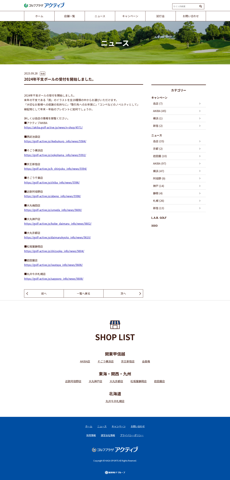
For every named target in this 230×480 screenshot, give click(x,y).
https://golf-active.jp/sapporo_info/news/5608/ (53, 279)
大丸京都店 (116, 381)
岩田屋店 (159, 381)
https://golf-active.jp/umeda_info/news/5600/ (53, 210)
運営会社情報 (108, 435)
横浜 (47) (158, 171)
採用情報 (91, 435)
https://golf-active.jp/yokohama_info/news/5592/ (55, 155)
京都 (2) (158, 149)
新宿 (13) (158, 208)
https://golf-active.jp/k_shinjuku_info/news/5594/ (55, 169)
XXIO (154, 225)
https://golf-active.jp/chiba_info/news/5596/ (52, 182)
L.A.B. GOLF (159, 218)
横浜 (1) (158, 118)
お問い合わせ (138, 426)
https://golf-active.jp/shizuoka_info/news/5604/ (54, 251)
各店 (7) (158, 103)
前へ (44, 293)
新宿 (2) (158, 126)
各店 (43, 73)
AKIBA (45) (159, 111)
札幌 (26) (158, 201)
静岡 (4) (158, 193)
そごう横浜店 (105, 361)
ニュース (156, 135)
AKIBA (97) (159, 163)
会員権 (146, 361)
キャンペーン (159, 97)
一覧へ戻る (83, 293)
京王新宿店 (128, 361)
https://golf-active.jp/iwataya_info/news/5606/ (53, 265)
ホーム (88, 426)
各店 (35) (158, 141)
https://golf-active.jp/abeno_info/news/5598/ (52, 196)
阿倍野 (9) (159, 178)
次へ (123, 293)
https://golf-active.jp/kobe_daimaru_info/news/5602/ (57, 223)
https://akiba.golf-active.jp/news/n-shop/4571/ (53, 127)
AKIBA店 (85, 361)
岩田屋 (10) (160, 156)
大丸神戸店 (95, 381)
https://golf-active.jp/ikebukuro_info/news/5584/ (55, 141)
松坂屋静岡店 (138, 381)
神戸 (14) (158, 186)
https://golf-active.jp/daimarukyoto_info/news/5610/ (57, 237)
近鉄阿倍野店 (73, 381)
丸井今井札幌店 (115, 401)
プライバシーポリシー (132, 435)
